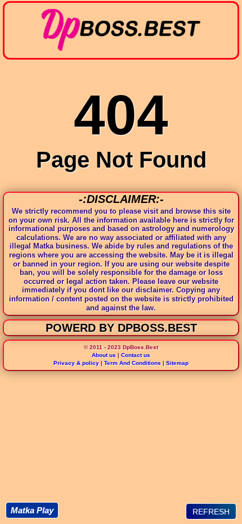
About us (104, 355)
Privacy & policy (76, 363)
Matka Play (32, 510)
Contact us (135, 355)
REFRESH (211, 511)
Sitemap (177, 363)
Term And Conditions (132, 363)
